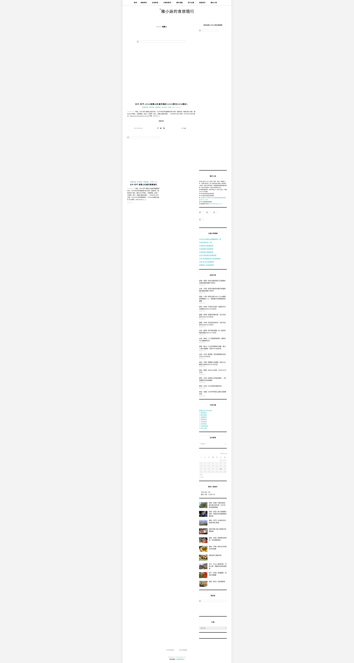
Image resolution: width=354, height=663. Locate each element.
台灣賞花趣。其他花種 (148, 107)
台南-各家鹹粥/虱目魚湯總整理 (210, 259)
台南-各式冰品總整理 (206, 262)
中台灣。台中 (171, 107)
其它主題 (191, 2)
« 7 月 (201, 477)
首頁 (135, 2)
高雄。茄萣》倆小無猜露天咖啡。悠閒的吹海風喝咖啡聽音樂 (218, 514)
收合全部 (209, 410)
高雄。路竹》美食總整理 (217, 581)
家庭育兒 (202, 2)
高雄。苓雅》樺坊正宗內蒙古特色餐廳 (218, 548)
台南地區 (204, 424)
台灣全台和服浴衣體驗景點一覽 (210, 239)
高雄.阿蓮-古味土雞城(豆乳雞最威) (217, 530)
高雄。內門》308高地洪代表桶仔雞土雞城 (217, 521)
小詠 (184, 128)
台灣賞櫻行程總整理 (206, 249)
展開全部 (202, 410)
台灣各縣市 (167, 2)
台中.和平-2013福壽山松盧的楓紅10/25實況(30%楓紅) (161, 104)
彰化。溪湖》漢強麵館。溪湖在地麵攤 (218, 574)
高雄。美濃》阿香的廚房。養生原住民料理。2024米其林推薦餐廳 (218, 505)
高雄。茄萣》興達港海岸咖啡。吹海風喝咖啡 (218, 539)
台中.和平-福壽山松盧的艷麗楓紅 (143, 185)
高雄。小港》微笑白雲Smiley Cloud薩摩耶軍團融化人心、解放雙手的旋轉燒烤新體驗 (212, 299)
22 (220, 469)
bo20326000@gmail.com (215, 203)
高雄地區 (204, 419)
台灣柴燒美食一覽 (205, 242)
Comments (138, 128)
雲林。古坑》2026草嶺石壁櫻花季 (210, 386)
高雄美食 (144, 2)
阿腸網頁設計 (180, 659)
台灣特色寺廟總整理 (206, 246)
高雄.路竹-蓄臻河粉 (215, 555)
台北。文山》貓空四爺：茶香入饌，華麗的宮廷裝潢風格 (218, 566)
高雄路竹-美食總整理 (206, 265)
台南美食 (155, 2)
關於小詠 (214, 2)
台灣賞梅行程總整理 (206, 252)
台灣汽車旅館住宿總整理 (207, 255)
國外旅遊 (179, 2)
